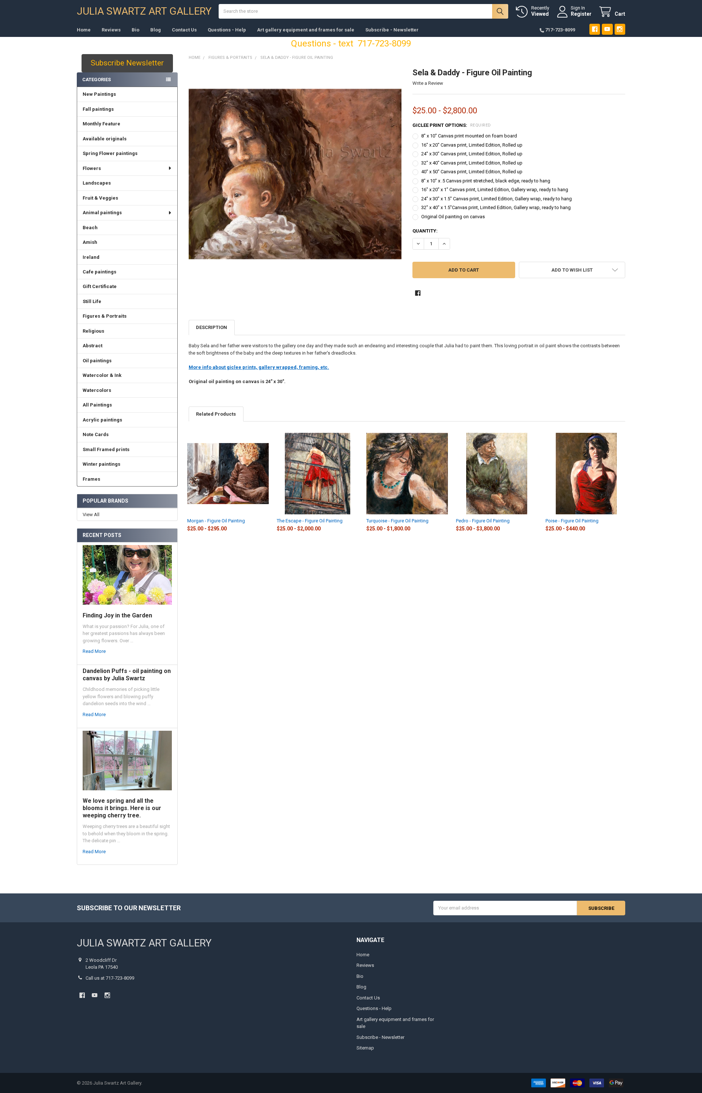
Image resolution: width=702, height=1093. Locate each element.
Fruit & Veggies (100, 198)
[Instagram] (620, 29)
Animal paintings (102, 212)
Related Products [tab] (216, 414)
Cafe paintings (99, 272)
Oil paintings (97, 360)
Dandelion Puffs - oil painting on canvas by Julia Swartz (127, 674)
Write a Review (427, 83)
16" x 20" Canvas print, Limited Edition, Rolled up (471, 145)
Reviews (111, 30)
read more (94, 651)
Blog (155, 30)
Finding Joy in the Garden (117, 615)
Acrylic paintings (102, 420)
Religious (93, 331)
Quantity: (425, 231)
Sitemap (365, 1048)
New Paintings (99, 94)
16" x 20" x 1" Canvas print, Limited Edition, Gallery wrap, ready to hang (494, 189)
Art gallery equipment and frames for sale (305, 30)
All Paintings (97, 405)
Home (84, 30)
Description (211, 327)
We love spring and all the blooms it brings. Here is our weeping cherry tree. (122, 808)
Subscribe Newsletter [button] (127, 62)
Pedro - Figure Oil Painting (483, 520)
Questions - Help (227, 30)
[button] (572, 270)
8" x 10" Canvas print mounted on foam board (469, 136)
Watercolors (97, 390)
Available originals (105, 138)
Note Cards (96, 434)
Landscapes (97, 183)
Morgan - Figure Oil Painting (216, 520)
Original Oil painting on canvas (453, 216)
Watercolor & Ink (102, 375)
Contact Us (184, 30)
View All (91, 514)
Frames (91, 479)
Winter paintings (101, 464)
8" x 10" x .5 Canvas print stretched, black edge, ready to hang (485, 181)
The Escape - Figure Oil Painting (310, 520)
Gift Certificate (100, 286)
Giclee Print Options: (451, 125)
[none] (295, 174)
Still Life (92, 301)
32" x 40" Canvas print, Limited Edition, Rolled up (471, 163)
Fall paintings (98, 109)
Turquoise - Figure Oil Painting (397, 520)
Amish (90, 242)
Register (581, 14)
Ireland (91, 257)
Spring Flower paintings (110, 153)
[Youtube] (607, 29)
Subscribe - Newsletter (392, 30)
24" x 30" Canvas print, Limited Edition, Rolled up (471, 153)
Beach (90, 227)
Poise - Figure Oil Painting (572, 520)
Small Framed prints (106, 449)
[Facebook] (594, 29)
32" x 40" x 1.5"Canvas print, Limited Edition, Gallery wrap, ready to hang (496, 207)
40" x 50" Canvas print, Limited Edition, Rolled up (471, 171)
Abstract (92, 345)
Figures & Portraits (105, 316)
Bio (135, 30)
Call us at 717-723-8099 (110, 978)
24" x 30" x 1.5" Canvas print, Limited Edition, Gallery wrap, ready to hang (496, 198)
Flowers (92, 168)
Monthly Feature (101, 123)
